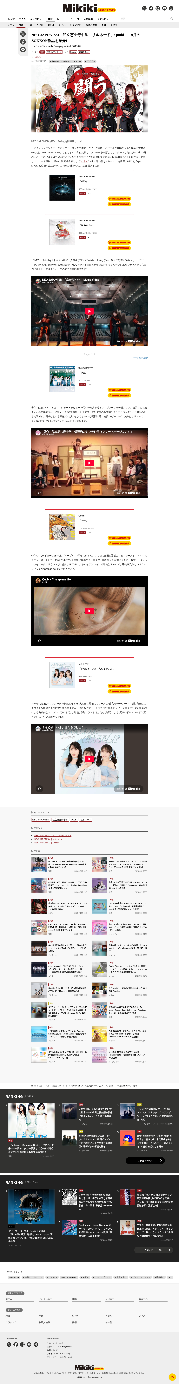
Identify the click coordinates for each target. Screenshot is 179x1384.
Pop (89, 194)
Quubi (74, 819)
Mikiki (33, 1086)
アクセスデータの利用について (59, 1357)
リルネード (85, 819)
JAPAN (82, 194)
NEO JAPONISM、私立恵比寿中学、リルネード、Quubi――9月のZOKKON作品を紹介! (104, 1086)
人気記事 (88, 19)
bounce (73, 52)
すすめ (84, 161)
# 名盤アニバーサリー (33, 1277)
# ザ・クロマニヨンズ (140, 1277)
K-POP (40, 24)
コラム (22, 19)
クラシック (75, 24)
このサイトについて (55, 1343)
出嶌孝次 (38, 57)
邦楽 (21, 24)
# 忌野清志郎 (120, 1277)
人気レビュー (104, 19)
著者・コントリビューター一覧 (59, 1347)
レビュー (61, 19)
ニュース (74, 19)
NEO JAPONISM (40, 819)
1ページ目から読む (140, 358)
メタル (51, 24)
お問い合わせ (52, 1350)
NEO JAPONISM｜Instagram (48, 839)
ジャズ (62, 24)
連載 (50, 19)
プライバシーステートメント (59, 1354)
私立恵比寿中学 (60, 819)
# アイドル (90, 61)
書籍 (103, 24)
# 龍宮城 (85, 1277)
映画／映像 (91, 24)
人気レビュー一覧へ (153, 1249)
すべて (11, 24)
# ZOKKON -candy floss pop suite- (65, 61)
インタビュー (37, 19)
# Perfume (14, 1277)
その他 (113, 24)
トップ (11, 19)
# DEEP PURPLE (69, 1277)
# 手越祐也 (159, 1277)
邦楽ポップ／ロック (54, 52)
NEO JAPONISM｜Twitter (46, 842)
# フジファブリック (101, 1277)
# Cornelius (52, 1277)
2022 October (84, 52)
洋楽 (30, 24)
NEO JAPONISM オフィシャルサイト (52, 835)
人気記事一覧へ (145, 1160)
